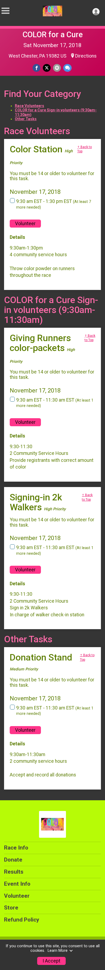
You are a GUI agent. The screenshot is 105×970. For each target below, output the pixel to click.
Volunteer (25, 223)
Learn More (58, 950)
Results (13, 872)
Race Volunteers (29, 106)
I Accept (51, 961)
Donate (13, 859)
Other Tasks (26, 119)
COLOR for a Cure (53, 34)
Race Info (16, 847)
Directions (86, 56)
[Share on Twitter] (47, 68)
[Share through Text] (67, 68)
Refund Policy (21, 919)
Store (11, 907)
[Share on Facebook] (36, 68)
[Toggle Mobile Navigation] (5, 10)
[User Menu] (96, 11)
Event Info (17, 884)
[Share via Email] (57, 68)
